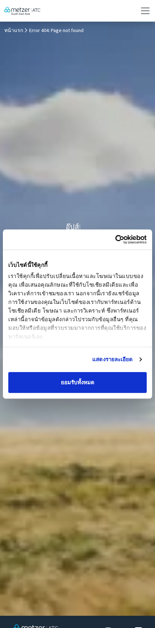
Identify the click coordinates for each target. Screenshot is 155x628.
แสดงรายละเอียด (112, 359)
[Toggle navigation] (143, 11)
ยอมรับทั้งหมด (77, 382)
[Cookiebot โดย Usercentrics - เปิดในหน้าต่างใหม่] (115, 239)
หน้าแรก (13, 30)
